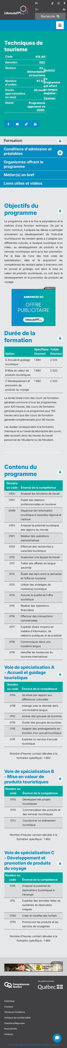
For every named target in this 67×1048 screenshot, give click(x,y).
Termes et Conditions (14, 1012)
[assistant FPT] (57, 1038)
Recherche (48, 16)
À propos (8, 1006)
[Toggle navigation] (60, 25)
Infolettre (8, 1034)
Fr (36, 3)
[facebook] (64, 3)
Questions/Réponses (14, 1023)
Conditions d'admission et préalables (28, 151)
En (36, 9)
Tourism (49, 98)
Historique (9, 1001)
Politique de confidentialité (17, 1017)
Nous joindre (10, 1028)
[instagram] (58, 3)
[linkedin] (64, 9)
